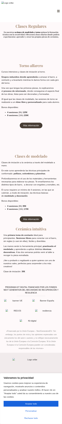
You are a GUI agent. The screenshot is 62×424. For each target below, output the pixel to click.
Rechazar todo (31, 418)
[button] (58, 11)
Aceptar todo (31, 404)
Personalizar (31, 411)
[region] (31, 398)
